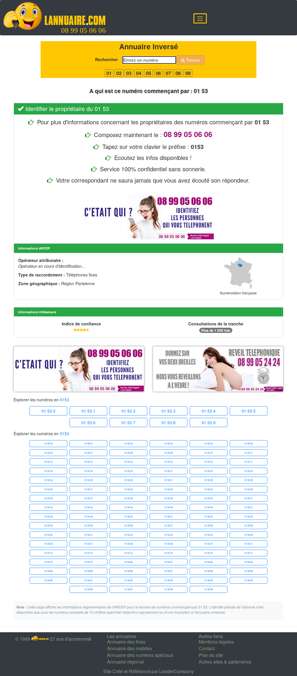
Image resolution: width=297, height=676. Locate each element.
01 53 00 (48, 443)
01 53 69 (168, 543)
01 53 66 (48, 543)
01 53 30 (48, 489)
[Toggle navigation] (200, 18)
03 (128, 73)
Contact (207, 648)
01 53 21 (168, 471)
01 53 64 (208, 534)
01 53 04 (208, 443)
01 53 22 (208, 471)
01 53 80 (128, 562)
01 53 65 (249, 534)
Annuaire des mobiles (129, 648)
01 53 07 (88, 452)
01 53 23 (249, 471)
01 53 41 (249, 498)
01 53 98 (168, 589)
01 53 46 (208, 507)
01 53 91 (88, 580)
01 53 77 (249, 553)
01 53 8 (168, 422)
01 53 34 (208, 489)
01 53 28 (208, 480)
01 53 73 (88, 553)
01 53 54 (48, 525)
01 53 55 (88, 525)
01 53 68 (128, 543)
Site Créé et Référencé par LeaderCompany (148, 671)
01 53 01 (88, 443)
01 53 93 (168, 580)
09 (188, 73)
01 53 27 (168, 480)
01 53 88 (208, 571)
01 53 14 (128, 461)
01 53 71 (249, 543)
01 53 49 (88, 516)
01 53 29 (249, 480)
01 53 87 (168, 571)
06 (158, 73)
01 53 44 (128, 507)
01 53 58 (208, 525)
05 (148, 73)
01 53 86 (128, 571)
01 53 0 (48, 411)
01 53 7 (128, 422)
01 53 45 (168, 507)
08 (178, 73)
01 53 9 (208, 422)
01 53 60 (48, 534)
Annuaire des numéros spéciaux (140, 655)
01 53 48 (48, 516)
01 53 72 (48, 553)
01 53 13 (88, 461)
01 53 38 (128, 498)
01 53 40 (208, 498)
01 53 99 (208, 589)
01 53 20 (128, 471)
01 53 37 (88, 498)
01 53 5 (249, 411)
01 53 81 (168, 562)
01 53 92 (128, 580)
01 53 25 (88, 480)
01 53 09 (168, 452)
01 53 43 (88, 507)
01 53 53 (249, 516)
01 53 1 (88, 411)
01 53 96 (88, 589)
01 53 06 (48, 452)
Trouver (192, 60)
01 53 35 (249, 489)
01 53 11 (249, 452)
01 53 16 (208, 461)
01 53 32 (128, 489)
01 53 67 (88, 543)
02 (119, 73)
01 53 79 (88, 562)
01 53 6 (88, 422)
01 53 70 (208, 543)
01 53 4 (208, 411)
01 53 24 (48, 480)
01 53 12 (48, 461)
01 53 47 (249, 507)
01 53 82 (208, 562)
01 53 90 (48, 580)
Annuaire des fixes (126, 641)
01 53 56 (128, 525)
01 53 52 (208, 516)
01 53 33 (168, 489)
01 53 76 (208, 553)
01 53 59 (249, 525)
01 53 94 (208, 580)
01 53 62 (128, 534)
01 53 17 (249, 461)
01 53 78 (48, 562)
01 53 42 (48, 507)
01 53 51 (168, 516)
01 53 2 (128, 411)
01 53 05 (249, 443)
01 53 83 (249, 562)
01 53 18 (48, 471)
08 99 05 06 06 (83, 30)
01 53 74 (128, 553)
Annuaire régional (125, 661)
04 (138, 73)
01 (109, 73)
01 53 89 (249, 571)
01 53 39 (168, 498)
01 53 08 (128, 452)
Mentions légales (216, 641)
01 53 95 (249, 580)
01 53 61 (88, 534)
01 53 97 (128, 589)
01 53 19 (88, 471)
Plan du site (211, 655)
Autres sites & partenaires (225, 661)
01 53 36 (48, 498)
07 (168, 73)
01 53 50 (128, 516)
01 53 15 (168, 461)
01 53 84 (48, 571)
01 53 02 (128, 443)
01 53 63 (168, 534)
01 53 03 (168, 443)
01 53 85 (88, 571)
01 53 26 (128, 480)
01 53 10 (208, 452)
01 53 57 (168, 525)
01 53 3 (168, 411)
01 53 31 (88, 489)
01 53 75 (168, 553)
